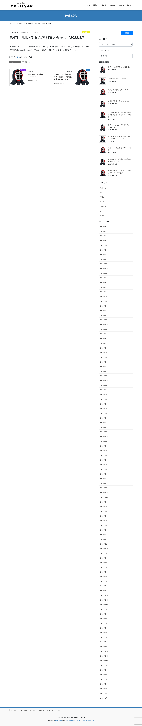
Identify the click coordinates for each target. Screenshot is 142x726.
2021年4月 (103, 525)
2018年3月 (103, 693)
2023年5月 (103, 409)
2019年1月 (103, 647)
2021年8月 (103, 507)
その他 (102, 192)
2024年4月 (103, 357)
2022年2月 (103, 478)
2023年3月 (103, 418)
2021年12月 (104, 488)
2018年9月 (103, 665)
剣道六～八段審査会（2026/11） (119, 67)
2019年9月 (103, 609)
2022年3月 (103, 474)
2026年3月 (103, 250)
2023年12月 (104, 376)
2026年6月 (103, 236)
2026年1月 (103, 259)
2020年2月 (103, 586)
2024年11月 (104, 324)
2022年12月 (104, 432)
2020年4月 (103, 577)
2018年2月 (103, 698)
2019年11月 (104, 600)
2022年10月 (104, 441)
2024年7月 (103, 343)
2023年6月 (103, 404)
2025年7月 (103, 287)
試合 (30, 62)
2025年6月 (103, 292)
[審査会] (18, 77)
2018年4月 (103, 689)
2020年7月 (103, 563)
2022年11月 (104, 436)
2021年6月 (103, 516)
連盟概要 (24, 710)
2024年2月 (103, 366)
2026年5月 (103, 240)
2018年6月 (103, 679)
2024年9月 (103, 334)
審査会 (102, 197)
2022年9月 (103, 446)
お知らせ (103, 188)
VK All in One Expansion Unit (85, 720)
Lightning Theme (70, 720)
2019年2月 (103, 642)
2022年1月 (103, 483)
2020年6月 (103, 567)
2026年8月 (103, 226)
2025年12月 (104, 264)
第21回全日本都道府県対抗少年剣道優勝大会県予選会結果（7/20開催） (119, 115)
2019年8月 (103, 614)
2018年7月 (103, 675)
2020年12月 (104, 544)
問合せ (59, 710)
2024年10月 (104, 329)
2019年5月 (103, 628)
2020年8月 (103, 558)
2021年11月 (104, 492)
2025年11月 (104, 268)
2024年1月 (103, 371)
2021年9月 (103, 502)
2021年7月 (103, 511)
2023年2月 (103, 422)
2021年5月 (103, 521)
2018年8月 (103, 670)
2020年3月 (103, 581)
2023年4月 (103, 413)
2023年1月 (103, 427)
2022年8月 (103, 451)
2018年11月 (104, 656)
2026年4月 (103, 245)
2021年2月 (103, 534)
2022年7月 (103, 455)
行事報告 (86, 32)
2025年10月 (104, 273)
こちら (17, 57)
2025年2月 (103, 310)
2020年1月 (103, 590)
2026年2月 (103, 254)
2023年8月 (103, 395)
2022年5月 (103, 465)
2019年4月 (103, 633)
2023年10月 (104, 385)
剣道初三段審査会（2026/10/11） (119, 101)
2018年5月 (103, 684)
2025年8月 (103, 282)
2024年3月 (103, 362)
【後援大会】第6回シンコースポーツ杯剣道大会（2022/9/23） (63, 76)
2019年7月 (103, 619)
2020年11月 (104, 549)
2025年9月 (103, 278)
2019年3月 (103, 637)
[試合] (82, 77)
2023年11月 (104, 380)
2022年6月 (103, 460)
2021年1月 (103, 539)
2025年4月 (103, 301)
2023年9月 (103, 390)
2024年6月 (103, 348)
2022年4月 (103, 469)
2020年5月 (103, 572)
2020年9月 (103, 553)
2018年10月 (104, 661)
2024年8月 (103, 338)
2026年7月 (103, 231)
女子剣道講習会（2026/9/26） (118, 78)
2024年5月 (103, 353)
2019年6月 (103, 623)
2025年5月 (103, 297)
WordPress (58, 720)
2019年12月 (104, 595)
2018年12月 (104, 651)
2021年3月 (103, 530)
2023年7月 (103, 399)
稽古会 (102, 202)
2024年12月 (104, 320)
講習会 (102, 216)
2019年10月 (104, 605)
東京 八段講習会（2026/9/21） (118, 90)
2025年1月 (103, 315)
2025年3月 (103, 306)
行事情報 (41, 710)
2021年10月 (104, 497)
